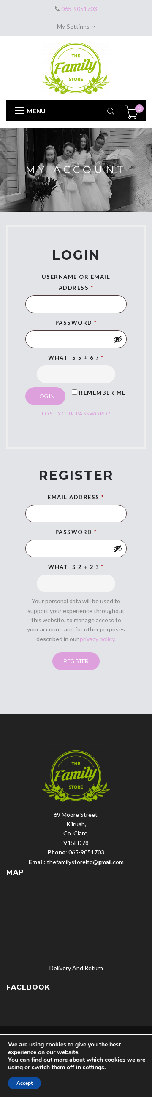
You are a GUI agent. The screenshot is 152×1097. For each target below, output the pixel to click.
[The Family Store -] (76, 67)
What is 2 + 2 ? (76, 567)
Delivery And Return (76, 967)
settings (93, 1067)
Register (76, 661)
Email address (76, 497)
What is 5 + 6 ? (76, 357)
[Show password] (117, 339)
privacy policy (97, 638)
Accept (24, 1083)
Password (76, 322)
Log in (45, 396)
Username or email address (76, 282)
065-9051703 (78, 8)
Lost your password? (76, 413)
